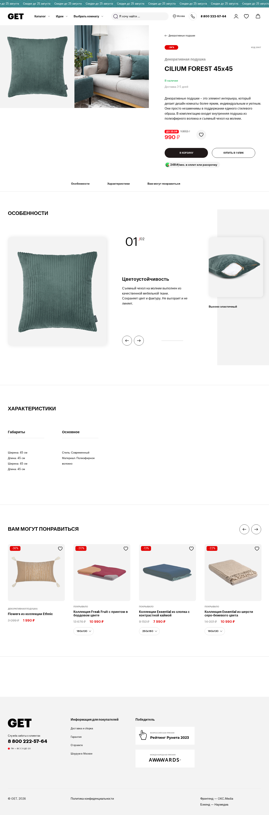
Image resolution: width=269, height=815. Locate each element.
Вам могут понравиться (163, 183)
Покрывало (80, 607)
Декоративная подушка (23, 609)
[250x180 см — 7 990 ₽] (149, 631)
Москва (181, 16)
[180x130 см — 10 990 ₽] (83, 631)
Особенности (80, 183)
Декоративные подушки (182, 35)
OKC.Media (225, 798)
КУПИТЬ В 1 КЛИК (234, 153)
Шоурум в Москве (81, 753)
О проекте (77, 745)
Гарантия (76, 737)
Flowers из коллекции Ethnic (30, 614)
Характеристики (118, 183)
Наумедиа (221, 804)
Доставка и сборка (82, 728)
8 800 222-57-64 (213, 16)
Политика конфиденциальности (92, 798)
